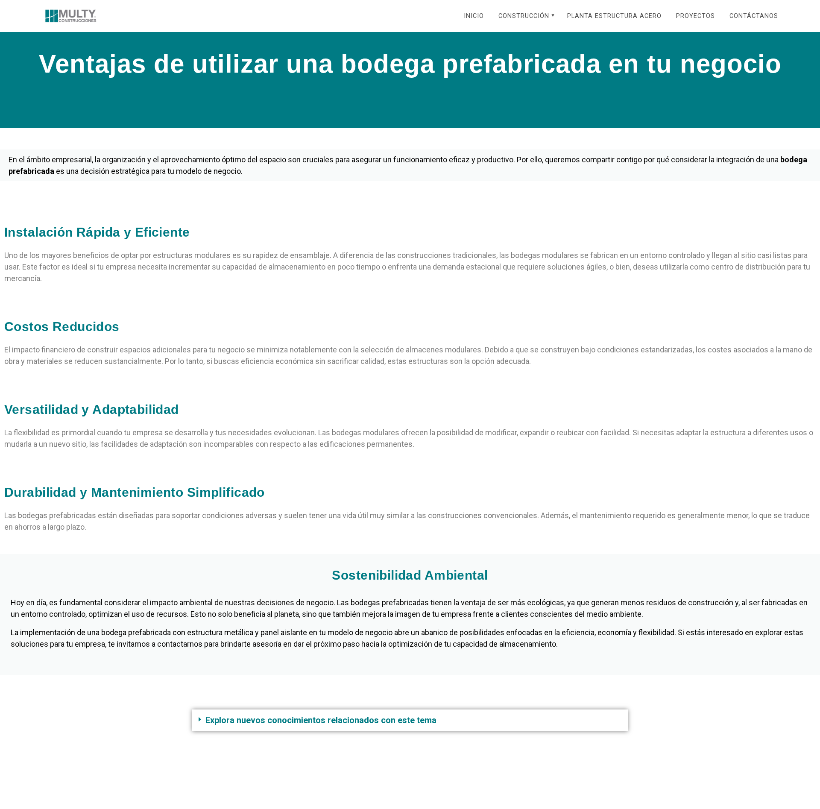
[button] (410, 720)
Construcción (523, 16)
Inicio (474, 16)
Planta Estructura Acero (614, 16)
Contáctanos (753, 16)
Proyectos (695, 16)
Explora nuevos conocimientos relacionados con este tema (320, 720)
